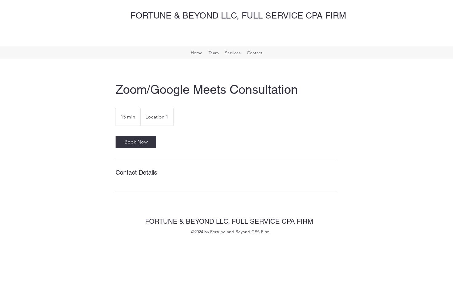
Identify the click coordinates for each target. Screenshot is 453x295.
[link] (136, 142)
